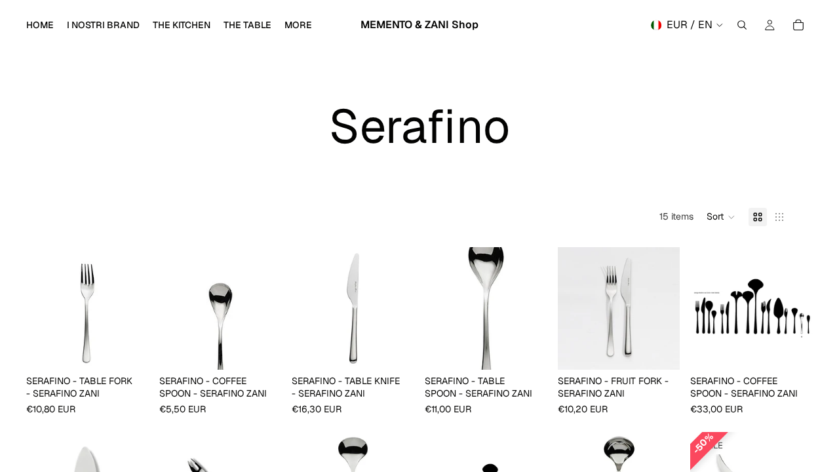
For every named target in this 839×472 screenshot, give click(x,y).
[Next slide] (134, 308)
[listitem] (298, 25)
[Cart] (798, 24)
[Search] (742, 24)
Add (139, 349)
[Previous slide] (40, 308)
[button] (721, 217)
